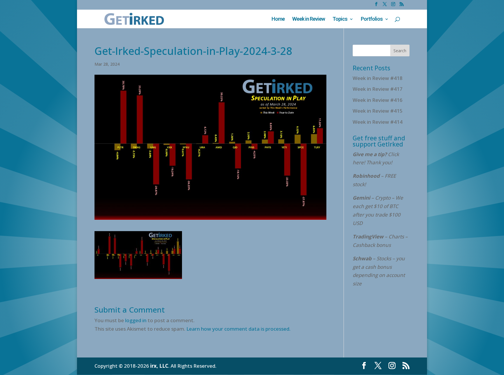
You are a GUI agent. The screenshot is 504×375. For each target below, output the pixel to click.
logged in (135, 320)
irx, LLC (159, 365)
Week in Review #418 (377, 78)
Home (278, 19)
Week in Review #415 (377, 110)
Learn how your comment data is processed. (238, 328)
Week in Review (308, 19)
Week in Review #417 (377, 89)
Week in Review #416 (377, 100)
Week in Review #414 (377, 121)
